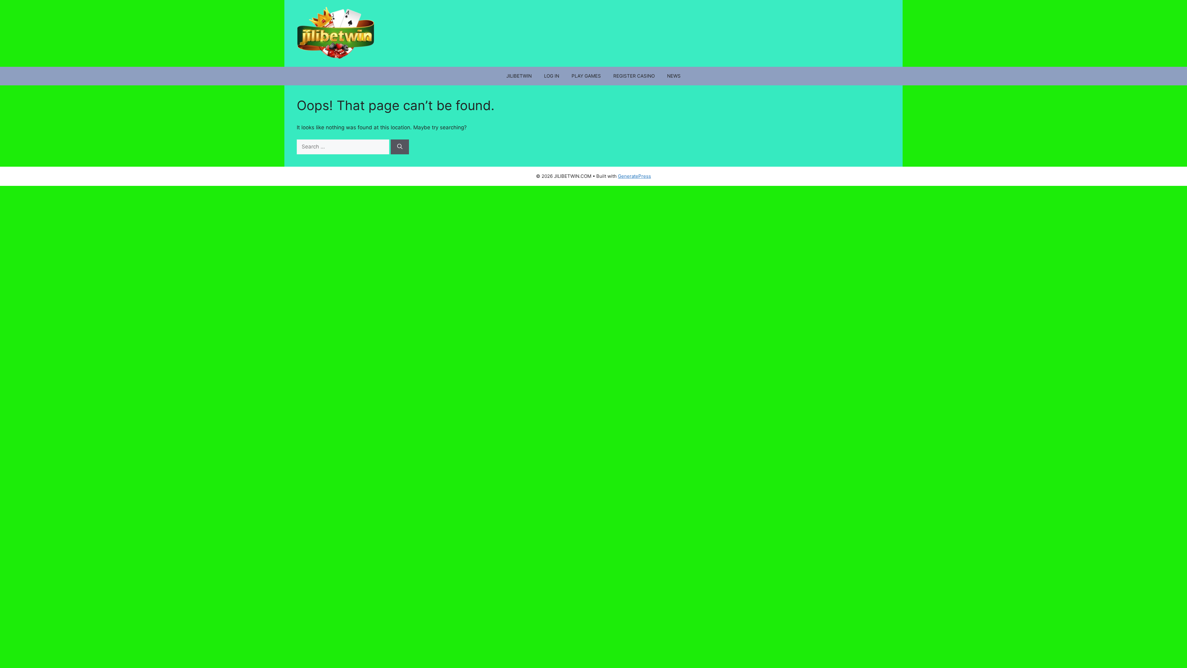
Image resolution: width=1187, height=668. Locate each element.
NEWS (674, 76)
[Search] (400, 146)
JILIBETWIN (519, 76)
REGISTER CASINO (634, 76)
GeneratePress (634, 176)
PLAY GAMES (586, 76)
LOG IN (551, 76)
